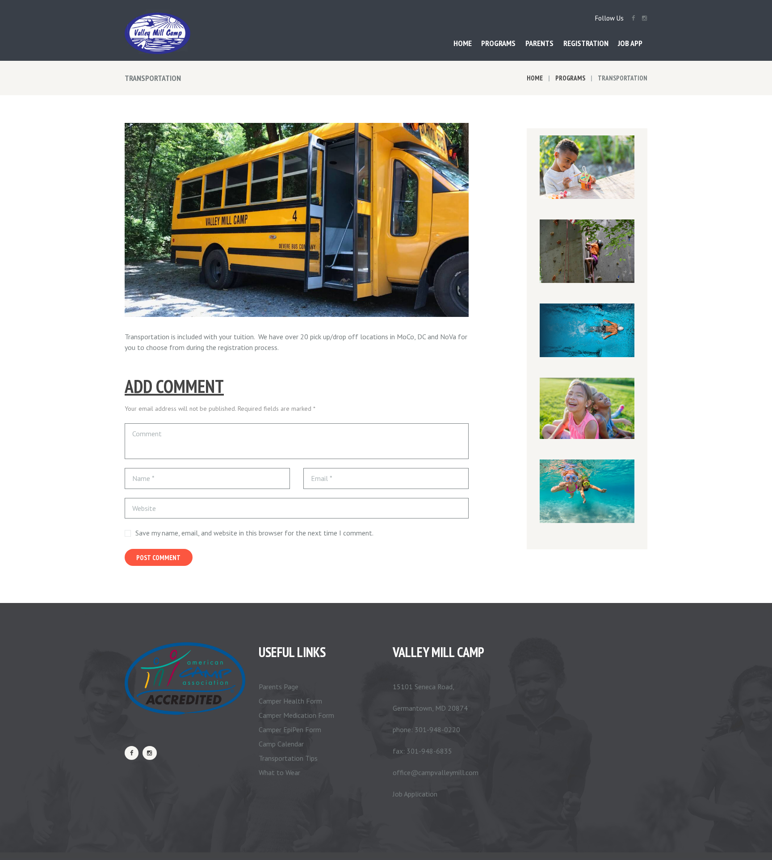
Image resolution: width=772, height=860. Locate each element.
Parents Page (278, 686)
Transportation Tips (288, 758)
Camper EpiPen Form (290, 729)
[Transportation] (297, 220)
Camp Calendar (281, 743)
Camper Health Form (290, 700)
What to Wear (279, 772)
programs (570, 78)
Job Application (415, 793)
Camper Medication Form (296, 715)
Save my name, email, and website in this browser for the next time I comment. (254, 532)
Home (535, 78)
